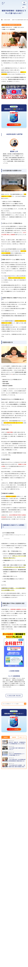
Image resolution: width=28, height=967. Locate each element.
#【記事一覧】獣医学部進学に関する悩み (11, 25)
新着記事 (6, 737)
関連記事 (14, 737)
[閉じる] (26, 966)
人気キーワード (22, 737)
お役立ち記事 (7, 19)
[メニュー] (24, 3)
